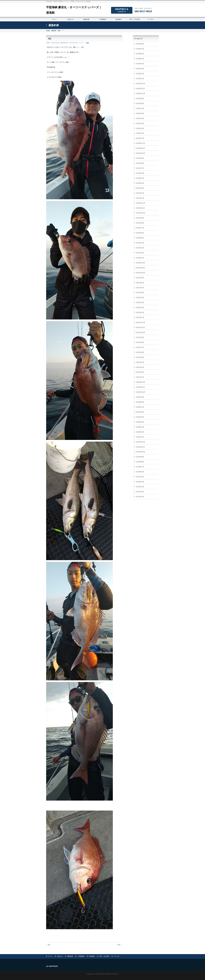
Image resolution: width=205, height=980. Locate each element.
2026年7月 (140, 49)
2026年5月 (140, 59)
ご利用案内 (81, 956)
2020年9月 (140, 397)
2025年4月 (140, 123)
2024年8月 (140, 163)
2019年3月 (140, 487)
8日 (48, 945)
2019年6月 (140, 472)
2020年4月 (140, 422)
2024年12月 (140, 143)
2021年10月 (140, 332)
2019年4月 (140, 482)
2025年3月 (140, 128)
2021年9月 (140, 337)
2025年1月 (140, 138)
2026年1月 (140, 79)
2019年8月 (140, 462)
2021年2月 (140, 372)
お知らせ (60, 956)
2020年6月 (140, 412)
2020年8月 (140, 402)
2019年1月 (140, 497)
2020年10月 (140, 392)
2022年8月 (140, 283)
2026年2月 (140, 74)
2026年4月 (140, 64)
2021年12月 (140, 322)
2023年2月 (140, 253)
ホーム (50, 956)
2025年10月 (140, 93)
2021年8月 (140, 342)
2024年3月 (140, 188)
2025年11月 (140, 88)
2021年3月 (140, 367)
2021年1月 (140, 377)
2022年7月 (140, 288)
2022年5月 (140, 297)
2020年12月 (140, 382)
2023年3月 (140, 248)
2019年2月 (140, 492)
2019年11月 (140, 447)
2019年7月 (140, 467)
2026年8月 (140, 44)
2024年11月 (140, 148)
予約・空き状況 (104, 956)
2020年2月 (140, 432)
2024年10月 (140, 153)
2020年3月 (140, 427)
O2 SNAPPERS (100, 974)
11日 (119, 945)
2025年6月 (140, 113)
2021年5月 (140, 357)
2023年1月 (140, 258)
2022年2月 (140, 312)
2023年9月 (140, 218)
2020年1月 (140, 437)
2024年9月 (140, 158)
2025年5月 (140, 118)
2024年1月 (140, 198)
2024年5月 (140, 178)
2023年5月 (140, 238)
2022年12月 (140, 263)
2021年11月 (140, 327)
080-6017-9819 (143, 11)
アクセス (116, 956)
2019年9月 (140, 457)
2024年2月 (140, 193)
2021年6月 (140, 352)
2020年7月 (140, 407)
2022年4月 (140, 302)
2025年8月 (140, 103)
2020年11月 (140, 387)
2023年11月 (140, 208)
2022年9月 (140, 278)
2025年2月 (140, 133)
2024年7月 (140, 168)
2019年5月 (140, 477)
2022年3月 (140, 307)
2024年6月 (140, 173)
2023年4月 (140, 243)
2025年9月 (140, 98)
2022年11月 (140, 268)
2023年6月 (140, 233)
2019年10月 (140, 452)
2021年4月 (140, 362)
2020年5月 (140, 417)
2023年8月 (140, 223)
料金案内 (92, 956)
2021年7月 (140, 347)
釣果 (87, 42)
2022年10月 (140, 273)
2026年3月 (140, 69)
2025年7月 (140, 108)
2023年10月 (140, 213)
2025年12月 (140, 83)
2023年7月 (140, 228)
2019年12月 (140, 442)
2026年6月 (140, 54)
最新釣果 (70, 956)
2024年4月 (140, 183)
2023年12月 (140, 203)
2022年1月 (140, 317)
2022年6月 (140, 292)
